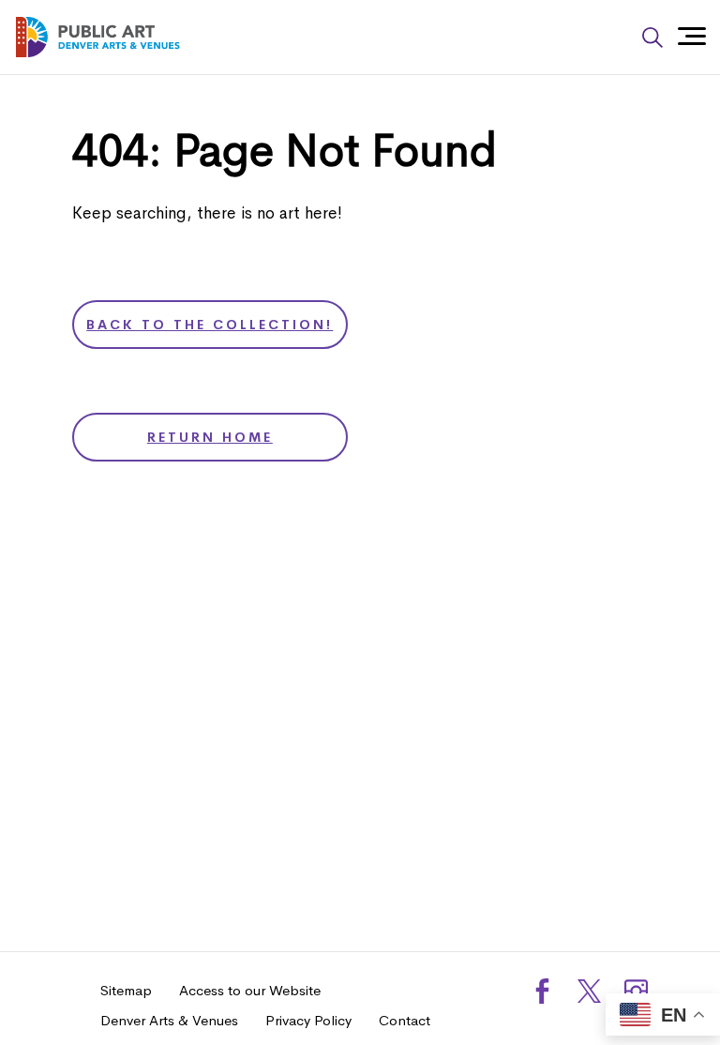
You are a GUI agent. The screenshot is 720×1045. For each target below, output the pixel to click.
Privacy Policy (308, 1020)
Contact (404, 1020)
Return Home (210, 437)
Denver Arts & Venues (169, 1020)
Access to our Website (250, 990)
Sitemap (126, 990)
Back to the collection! (209, 324)
